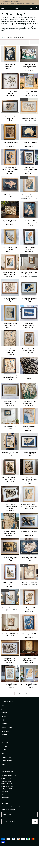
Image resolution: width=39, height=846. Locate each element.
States (3, 716)
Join (34, 821)
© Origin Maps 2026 (7, 833)
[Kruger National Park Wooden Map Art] (29, 648)
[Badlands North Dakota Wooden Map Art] (29, 157)
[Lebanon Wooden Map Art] (29, 673)
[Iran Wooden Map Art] (10, 597)
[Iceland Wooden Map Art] (29, 546)
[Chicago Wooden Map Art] (29, 262)
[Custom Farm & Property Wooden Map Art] (10, 338)
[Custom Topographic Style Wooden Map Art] (10, 365)
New (3, 705)
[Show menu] (2, 7)
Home (3, 37)
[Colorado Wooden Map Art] (10, 287)
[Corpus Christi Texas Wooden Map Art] (10, 313)
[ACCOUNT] (31, 7)
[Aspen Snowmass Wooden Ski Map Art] (29, 106)
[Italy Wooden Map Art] (10, 622)
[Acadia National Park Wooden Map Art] (10, 53)
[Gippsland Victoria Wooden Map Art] (29, 441)
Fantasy (4, 735)
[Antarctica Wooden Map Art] (10, 81)
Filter (3, 42)
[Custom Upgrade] (29, 365)
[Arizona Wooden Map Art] (29, 81)
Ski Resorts (5, 731)
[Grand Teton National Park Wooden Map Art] (29, 494)
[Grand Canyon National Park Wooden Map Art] (10, 494)
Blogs (3, 764)
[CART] (36, 7)
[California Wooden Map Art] (10, 236)
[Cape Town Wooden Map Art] (29, 236)
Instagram (5, 794)
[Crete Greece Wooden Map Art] (29, 313)
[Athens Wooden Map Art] (10, 131)
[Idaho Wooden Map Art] (10, 571)
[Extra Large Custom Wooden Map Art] (29, 390)
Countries (4, 724)
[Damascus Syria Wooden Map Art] (10, 390)
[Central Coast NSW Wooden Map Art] (10, 262)
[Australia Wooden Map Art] (29, 131)
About (3, 750)
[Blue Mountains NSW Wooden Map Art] (10, 209)
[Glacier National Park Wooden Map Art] (10, 467)
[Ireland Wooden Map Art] (29, 597)
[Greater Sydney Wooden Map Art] (10, 521)
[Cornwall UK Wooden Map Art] (29, 287)
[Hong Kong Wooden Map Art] (10, 546)
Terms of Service (7, 761)
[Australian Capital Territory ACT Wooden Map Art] (10, 157)
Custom (4, 713)
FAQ (2, 753)
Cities (3, 720)
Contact (4, 746)
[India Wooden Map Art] (29, 571)
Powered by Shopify (21, 833)
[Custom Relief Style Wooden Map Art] (29, 338)
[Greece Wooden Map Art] (29, 521)
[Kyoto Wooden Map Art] (10, 673)
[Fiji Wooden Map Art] (10, 416)
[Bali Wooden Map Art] (10, 184)
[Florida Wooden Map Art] (29, 416)
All (2, 709)
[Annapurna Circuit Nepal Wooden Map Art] (29, 53)
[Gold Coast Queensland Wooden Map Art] (29, 467)
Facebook (5, 797)
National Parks (6, 727)
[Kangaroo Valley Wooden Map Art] (10, 648)
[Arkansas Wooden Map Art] (10, 106)
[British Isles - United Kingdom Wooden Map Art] (29, 209)
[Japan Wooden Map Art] (29, 622)
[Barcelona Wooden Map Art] (29, 184)
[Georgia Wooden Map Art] (10, 441)
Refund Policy (6, 757)
